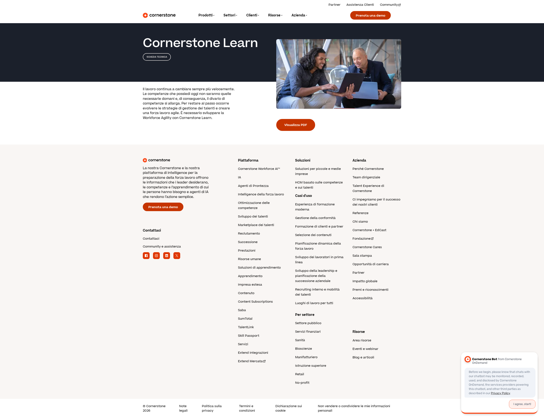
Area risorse (362, 340)
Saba (242, 310)
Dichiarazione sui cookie (288, 408)
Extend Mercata (250, 361)
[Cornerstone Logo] (159, 15)
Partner (334, 5)
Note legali (183, 408)
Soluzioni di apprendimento (259, 267)
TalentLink (246, 327)
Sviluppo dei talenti (253, 216)
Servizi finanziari (308, 331)
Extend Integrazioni (253, 353)
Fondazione (362, 238)
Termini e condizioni (247, 408)
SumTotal (245, 318)
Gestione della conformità (315, 218)
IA (239, 177)
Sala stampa (362, 255)
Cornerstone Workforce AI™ (259, 169)
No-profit (302, 383)
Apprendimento (250, 276)
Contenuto (246, 293)
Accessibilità (363, 298)
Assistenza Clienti (360, 5)
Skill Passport (248, 336)
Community (389, 5)
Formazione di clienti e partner (319, 226)
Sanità (300, 340)
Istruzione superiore (310, 366)
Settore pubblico (308, 323)
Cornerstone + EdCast (369, 230)
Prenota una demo (370, 15)
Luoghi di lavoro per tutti (314, 303)
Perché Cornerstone (368, 169)
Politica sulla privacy (212, 408)
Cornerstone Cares (367, 247)
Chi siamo (360, 221)
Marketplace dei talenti (256, 225)
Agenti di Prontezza (253, 186)
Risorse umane (249, 259)
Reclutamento (249, 233)
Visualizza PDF (295, 125)
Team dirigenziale (366, 177)
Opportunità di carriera (371, 264)
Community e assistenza (162, 246)
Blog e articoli (363, 357)
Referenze (360, 213)
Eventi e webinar (365, 349)
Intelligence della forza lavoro (261, 194)
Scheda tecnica (157, 57)
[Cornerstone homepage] (183, 160)
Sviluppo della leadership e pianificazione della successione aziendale (316, 276)
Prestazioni (246, 250)
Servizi (243, 344)
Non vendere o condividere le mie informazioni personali (354, 408)
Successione (248, 242)
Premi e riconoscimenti (370, 290)
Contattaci (151, 238)
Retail (299, 374)
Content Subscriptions (255, 301)
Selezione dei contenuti (313, 235)
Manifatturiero (306, 357)
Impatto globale (365, 281)
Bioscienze (303, 348)
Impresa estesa (250, 284)
